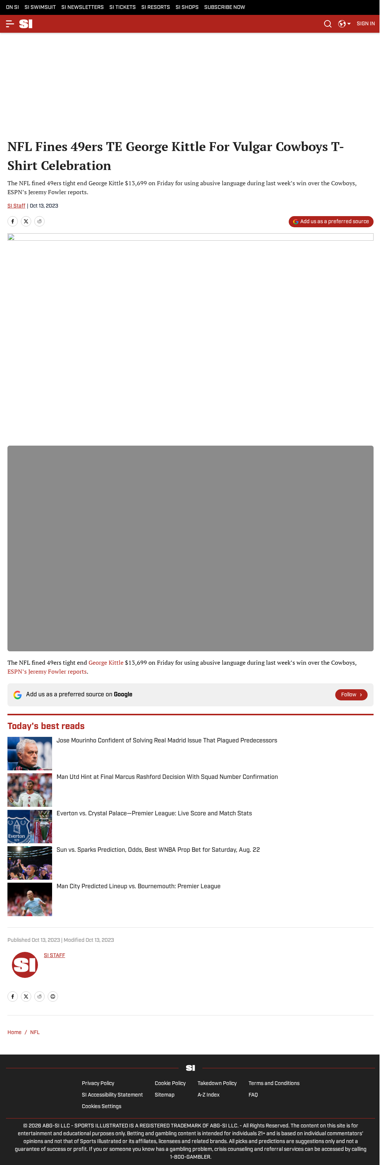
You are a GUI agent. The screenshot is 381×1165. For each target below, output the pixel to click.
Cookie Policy (170, 1084)
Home (14, 1033)
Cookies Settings (101, 1107)
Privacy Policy (98, 1084)
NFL (35, 1033)
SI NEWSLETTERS (82, 7)
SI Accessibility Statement (112, 1095)
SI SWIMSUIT (40, 7)
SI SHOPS (187, 7)
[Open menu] (10, 23)
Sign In (366, 24)
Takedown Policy (217, 1084)
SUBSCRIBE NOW (224, 7)
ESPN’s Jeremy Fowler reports (47, 671)
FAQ (253, 1095)
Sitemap (165, 1095)
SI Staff (16, 206)
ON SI (12, 7)
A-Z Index (209, 1095)
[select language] (344, 24)
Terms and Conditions (274, 1084)
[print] (53, 996)
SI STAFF (54, 956)
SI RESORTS (155, 7)
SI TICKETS (122, 7)
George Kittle (106, 662)
